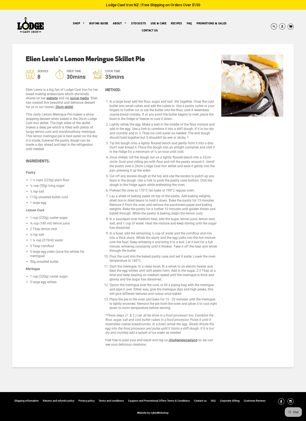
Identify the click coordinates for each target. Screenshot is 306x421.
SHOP (77, 23)
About (118, 23)
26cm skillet (64, 107)
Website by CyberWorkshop (153, 412)
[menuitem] (79, 23)
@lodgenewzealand (183, 340)
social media (79, 98)
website (52, 98)
